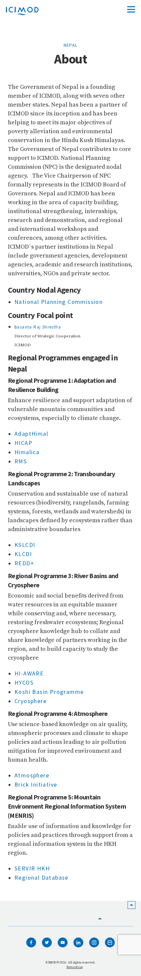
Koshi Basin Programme (49, 691)
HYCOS (23, 682)
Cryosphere (31, 701)
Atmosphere (31, 775)
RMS (20, 461)
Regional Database (41, 877)
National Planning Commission (58, 301)
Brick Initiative (35, 784)
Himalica (26, 452)
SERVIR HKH (32, 868)
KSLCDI (24, 545)
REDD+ (24, 563)
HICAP (23, 443)
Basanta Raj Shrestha (37, 327)
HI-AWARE (29, 673)
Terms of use (74, 967)
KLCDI (23, 554)
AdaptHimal (31, 433)
